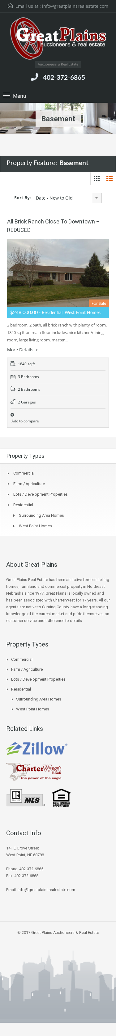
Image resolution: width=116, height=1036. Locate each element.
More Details (21, 350)
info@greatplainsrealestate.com (75, 6)
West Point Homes (35, 526)
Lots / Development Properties (40, 494)
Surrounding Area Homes (41, 515)
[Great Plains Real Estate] (58, 39)
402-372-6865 (64, 77)
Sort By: (22, 197)
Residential (23, 504)
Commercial (24, 473)
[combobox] (68, 198)
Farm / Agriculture (29, 483)
